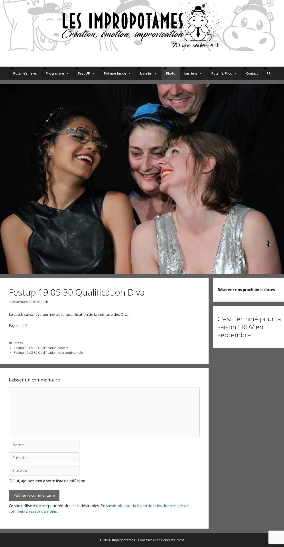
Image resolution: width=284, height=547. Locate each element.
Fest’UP (84, 73)
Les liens (190, 73)
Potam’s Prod (221, 73)
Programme (55, 73)
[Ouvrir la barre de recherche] (268, 73)
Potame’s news (25, 73)
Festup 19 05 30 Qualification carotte (41, 348)
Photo (170, 73)
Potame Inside (115, 73)
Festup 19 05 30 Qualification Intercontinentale (48, 352)
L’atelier (146, 73)
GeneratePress (173, 540)
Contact (252, 73)
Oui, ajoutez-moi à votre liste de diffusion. (49, 480)
